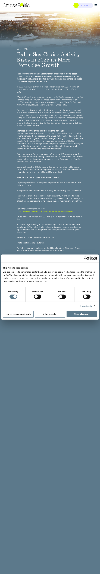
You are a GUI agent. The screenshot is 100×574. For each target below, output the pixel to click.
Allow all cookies (81, 314)
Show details (86, 306)
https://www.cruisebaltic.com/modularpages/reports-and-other (45, 211)
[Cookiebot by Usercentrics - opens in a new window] (85, 258)
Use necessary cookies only (18, 314)
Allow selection (50, 314)
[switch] (37, 297)
